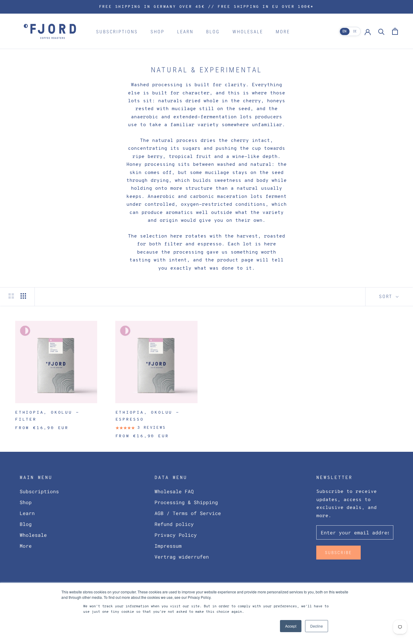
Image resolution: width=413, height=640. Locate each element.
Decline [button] (316, 626)
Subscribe (338, 552)
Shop (157, 31)
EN (345, 31)
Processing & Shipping (186, 502)
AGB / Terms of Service (187, 513)
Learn (185, 31)
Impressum (168, 546)
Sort (386, 296)
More (283, 31)
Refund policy (174, 524)
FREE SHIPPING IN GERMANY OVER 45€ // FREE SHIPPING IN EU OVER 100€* (206, 7)
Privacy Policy (175, 535)
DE (355, 31)
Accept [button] (290, 626)
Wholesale (248, 31)
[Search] (381, 31)
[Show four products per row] (23, 296)
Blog (213, 31)
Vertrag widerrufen (181, 556)
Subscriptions (117, 31)
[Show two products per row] (11, 296)
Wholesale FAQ (174, 491)
